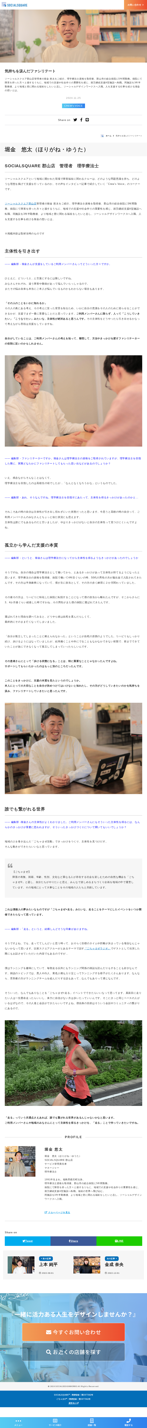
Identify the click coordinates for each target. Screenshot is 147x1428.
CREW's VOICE (73, 106)
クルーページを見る (58, 1212)
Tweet (29, 1241)
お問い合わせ (134, 4)
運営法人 (73, 1402)
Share (74, 1241)
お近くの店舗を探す (76, 1352)
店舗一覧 (92, 1424)
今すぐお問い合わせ (76, 1332)
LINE (120, 1241)
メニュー (18, 1424)
